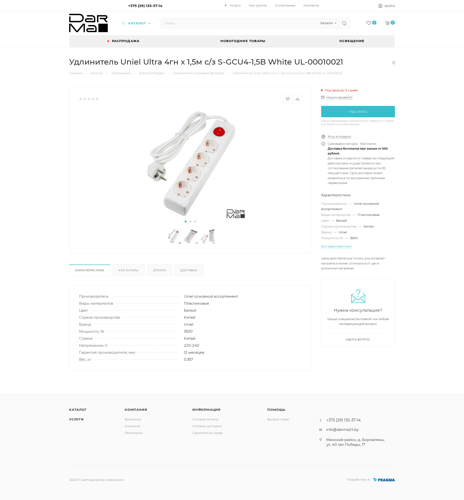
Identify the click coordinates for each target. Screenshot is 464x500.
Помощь (276, 410)
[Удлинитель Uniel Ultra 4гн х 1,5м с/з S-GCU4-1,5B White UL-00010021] (190, 163)
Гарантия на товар (207, 433)
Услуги (76, 419)
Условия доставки (207, 426)
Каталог (78, 410)
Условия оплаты (205, 419)
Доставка (188, 270)
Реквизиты (134, 433)
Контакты (132, 426)
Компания (136, 410)
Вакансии (133, 419)
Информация (206, 410)
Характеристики (89, 270)
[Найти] (344, 23)
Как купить (128, 270)
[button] (185, 221)
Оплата (159, 270)
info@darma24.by (342, 429)
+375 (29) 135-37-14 (145, 5)
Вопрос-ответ (278, 419)
